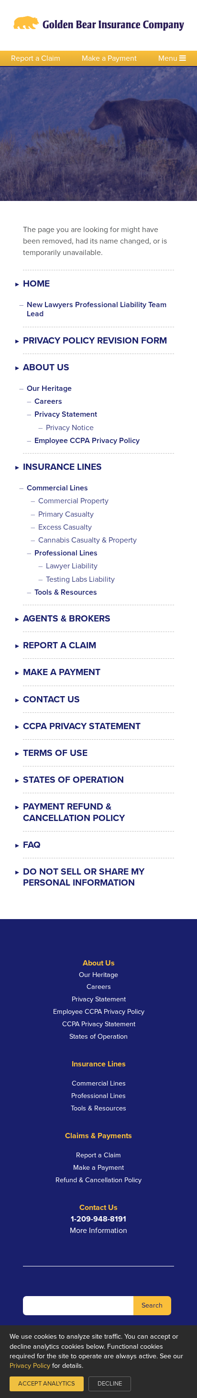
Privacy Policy (30, 1366)
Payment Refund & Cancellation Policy (74, 812)
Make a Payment (109, 58)
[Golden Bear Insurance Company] (98, 25)
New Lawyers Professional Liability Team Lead (96, 309)
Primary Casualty (66, 514)
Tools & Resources (65, 592)
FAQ (32, 844)
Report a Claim (35, 58)
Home (36, 283)
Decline (110, 1383)
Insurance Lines (62, 466)
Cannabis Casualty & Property (87, 540)
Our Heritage (49, 388)
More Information (98, 1230)
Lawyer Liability (72, 566)
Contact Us (51, 699)
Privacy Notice (70, 428)
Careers (48, 401)
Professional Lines (66, 553)
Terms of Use (55, 752)
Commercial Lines (57, 488)
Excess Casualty (65, 527)
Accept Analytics (46, 1383)
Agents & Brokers (66, 618)
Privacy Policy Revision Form (95, 340)
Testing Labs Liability (80, 579)
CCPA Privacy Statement (82, 726)
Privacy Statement (65, 414)
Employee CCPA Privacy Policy (87, 440)
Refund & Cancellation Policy (98, 1180)
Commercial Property (73, 501)
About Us (46, 367)
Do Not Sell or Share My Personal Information (83, 877)
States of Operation (73, 779)
